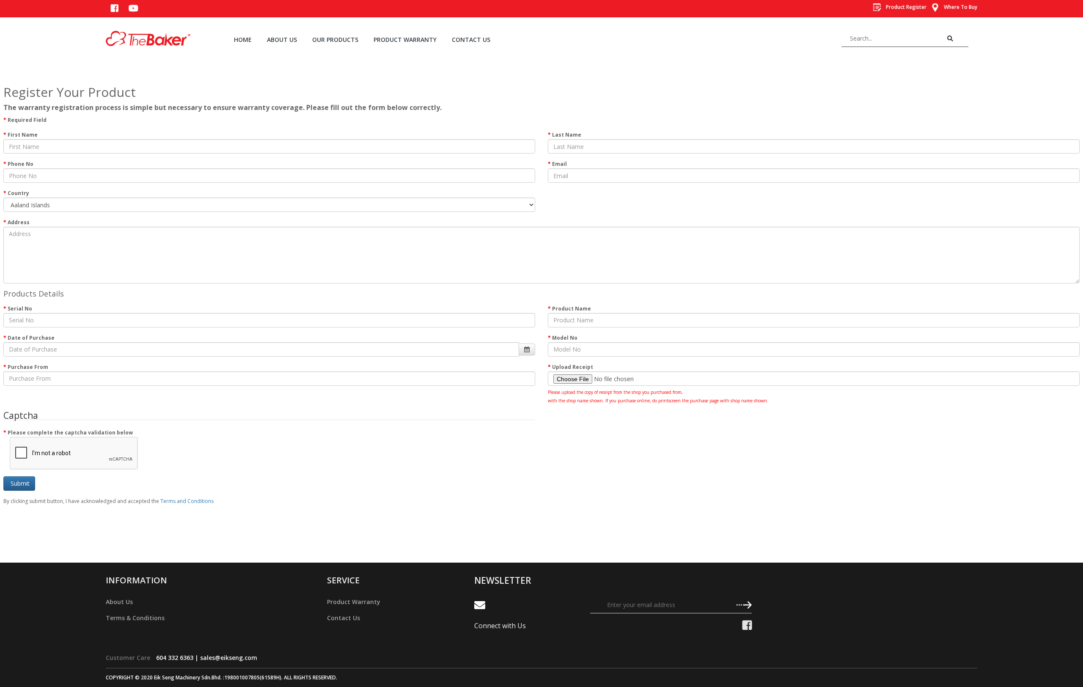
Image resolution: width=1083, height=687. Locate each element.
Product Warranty (353, 602)
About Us (119, 602)
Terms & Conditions (135, 618)
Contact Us (343, 618)
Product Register (905, 7)
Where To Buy (960, 7)
